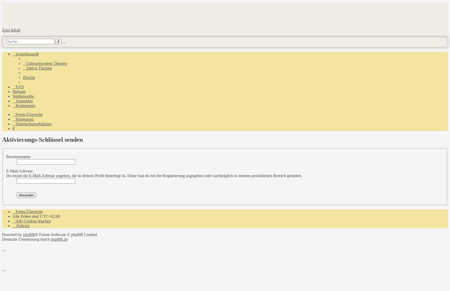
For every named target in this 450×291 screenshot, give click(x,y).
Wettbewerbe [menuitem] (23, 96)
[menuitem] (45, 63)
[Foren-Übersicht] (60, 21)
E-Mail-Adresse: (19, 171)
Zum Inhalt (11, 30)
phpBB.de (59, 239)
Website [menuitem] (19, 91)
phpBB (29, 234)
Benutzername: (18, 156)
